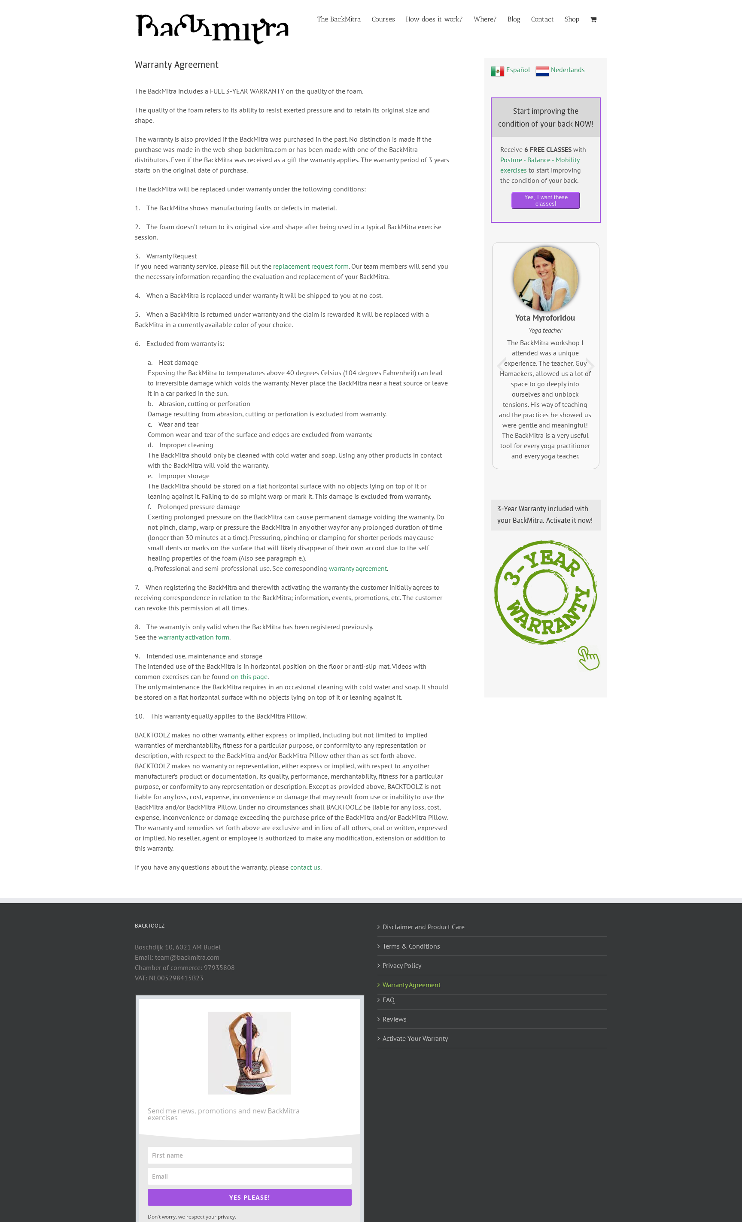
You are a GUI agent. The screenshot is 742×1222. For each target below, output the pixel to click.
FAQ (389, 999)
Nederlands (567, 69)
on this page (249, 676)
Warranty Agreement (412, 984)
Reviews (395, 1019)
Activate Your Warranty (415, 1038)
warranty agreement (358, 568)
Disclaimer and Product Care (424, 926)
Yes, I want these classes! (546, 200)
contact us (305, 867)
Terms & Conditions (411, 946)
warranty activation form (193, 637)
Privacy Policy (402, 965)
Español (517, 69)
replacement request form (311, 266)
